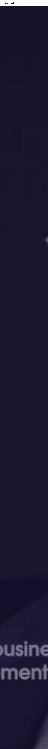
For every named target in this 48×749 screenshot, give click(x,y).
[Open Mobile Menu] (43, 2)
